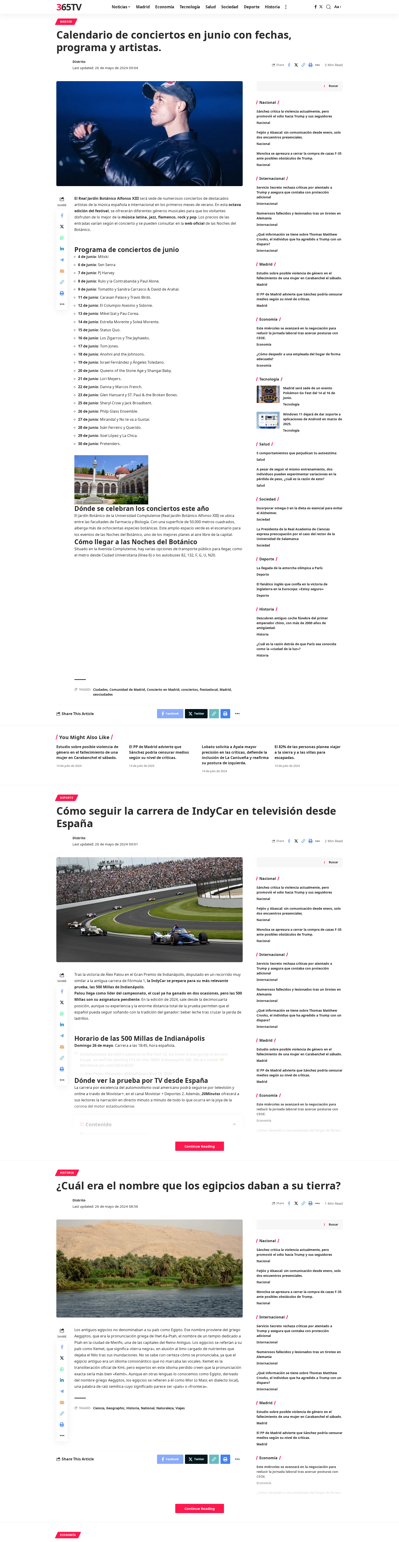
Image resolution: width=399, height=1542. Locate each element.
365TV (68, 6)
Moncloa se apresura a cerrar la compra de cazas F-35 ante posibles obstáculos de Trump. (299, 1294)
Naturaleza (165, 1408)
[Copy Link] (303, 65)
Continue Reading (199, 1146)
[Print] (310, 65)
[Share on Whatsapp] (61, 237)
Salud (261, 460)
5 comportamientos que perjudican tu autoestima (296, 453)
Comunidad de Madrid (127, 689)
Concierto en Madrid (163, 689)
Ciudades (100, 689)
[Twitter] (321, 7)
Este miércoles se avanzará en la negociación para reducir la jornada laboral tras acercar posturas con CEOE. (297, 333)
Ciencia (98, 1408)
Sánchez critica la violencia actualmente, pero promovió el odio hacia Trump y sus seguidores (294, 1252)
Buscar (333, 86)
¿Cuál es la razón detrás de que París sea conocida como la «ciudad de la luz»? (296, 646)
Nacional (263, 123)
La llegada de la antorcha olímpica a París (290, 568)
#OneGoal (89, 1065)
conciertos (189, 689)
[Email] (61, 270)
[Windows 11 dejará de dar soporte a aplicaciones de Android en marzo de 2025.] (268, 420)
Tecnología (291, 404)
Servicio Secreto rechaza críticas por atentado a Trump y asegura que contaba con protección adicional (294, 192)
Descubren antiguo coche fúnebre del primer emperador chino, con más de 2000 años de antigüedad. (292, 623)
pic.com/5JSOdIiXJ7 (116, 1065)
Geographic (115, 1408)
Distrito (79, 61)
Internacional (267, 204)
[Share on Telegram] (61, 259)
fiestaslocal (209, 689)
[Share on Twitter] (296, 65)
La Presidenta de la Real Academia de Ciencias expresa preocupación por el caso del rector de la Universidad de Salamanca (296, 534)
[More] (317, 65)
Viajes (180, 1408)
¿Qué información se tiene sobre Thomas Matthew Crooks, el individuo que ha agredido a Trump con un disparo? (299, 239)
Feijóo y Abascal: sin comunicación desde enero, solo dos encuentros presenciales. (299, 1273)
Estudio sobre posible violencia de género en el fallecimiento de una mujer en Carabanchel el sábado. (299, 275)
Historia (263, 634)
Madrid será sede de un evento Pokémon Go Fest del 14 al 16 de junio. (309, 393)
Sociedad (263, 519)
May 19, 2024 (160, 1073)
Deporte (263, 574)
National (147, 1408)
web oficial (195, 223)
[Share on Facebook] (289, 65)
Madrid (66, 21)
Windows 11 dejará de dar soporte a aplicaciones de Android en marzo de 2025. (312, 419)
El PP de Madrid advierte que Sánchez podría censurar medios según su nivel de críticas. (299, 296)
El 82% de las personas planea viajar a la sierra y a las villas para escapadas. (308, 752)
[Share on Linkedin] (61, 248)
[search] (328, 7)
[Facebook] (315, 7)
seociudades (103, 694)
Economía (264, 344)
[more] (286, 7)
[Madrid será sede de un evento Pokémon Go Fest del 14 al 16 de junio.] (268, 394)
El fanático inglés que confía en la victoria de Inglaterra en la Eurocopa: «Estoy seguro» (292, 586)
